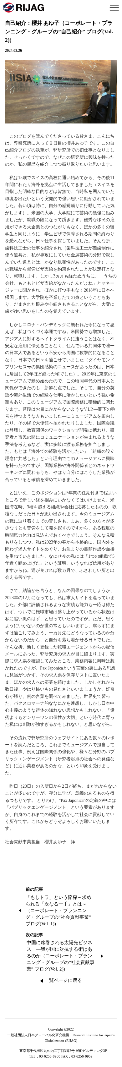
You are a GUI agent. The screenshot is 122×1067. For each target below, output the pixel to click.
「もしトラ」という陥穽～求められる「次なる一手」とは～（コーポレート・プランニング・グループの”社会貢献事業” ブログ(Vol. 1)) (58, 910)
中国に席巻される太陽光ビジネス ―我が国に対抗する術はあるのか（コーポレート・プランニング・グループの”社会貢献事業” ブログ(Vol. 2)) (60, 955)
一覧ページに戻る (63, 980)
